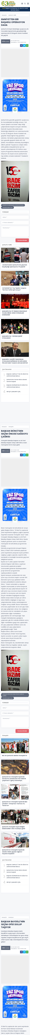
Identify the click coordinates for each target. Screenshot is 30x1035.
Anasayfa (4, 15)
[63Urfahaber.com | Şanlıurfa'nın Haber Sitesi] (8, 3)
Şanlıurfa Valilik (12, 15)
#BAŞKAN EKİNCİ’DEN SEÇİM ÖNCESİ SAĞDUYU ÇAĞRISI (13, 694)
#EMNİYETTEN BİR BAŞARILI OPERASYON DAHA (13, 205)
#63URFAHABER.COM (7, 207)
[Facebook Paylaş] (21, 45)
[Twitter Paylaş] (24, 45)
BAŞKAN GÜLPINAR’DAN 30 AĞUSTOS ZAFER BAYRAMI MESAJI (15, 9)
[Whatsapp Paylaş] (27, 45)
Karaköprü (11, 917)
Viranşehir (11, 426)
